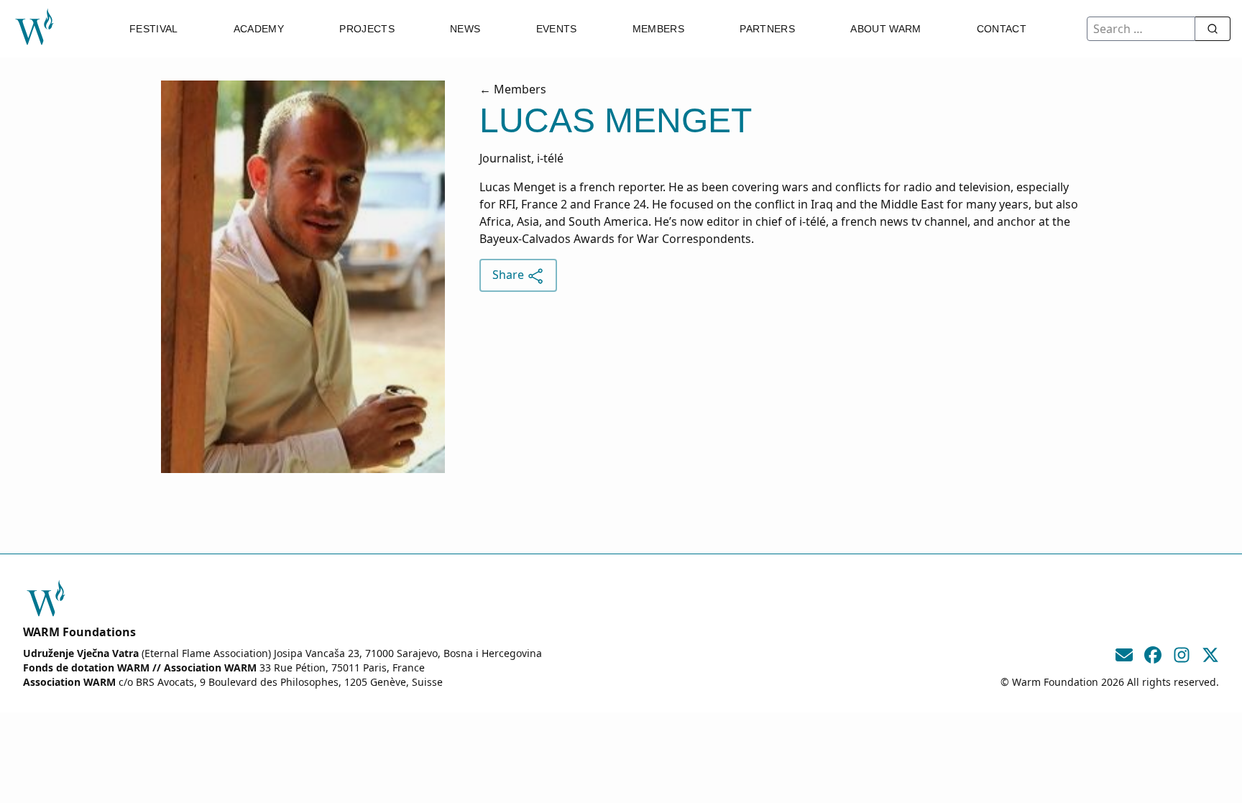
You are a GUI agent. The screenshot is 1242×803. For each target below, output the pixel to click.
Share (509, 275)
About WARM (885, 29)
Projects (367, 29)
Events (556, 29)
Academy (259, 29)
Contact (1001, 29)
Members (658, 29)
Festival (153, 29)
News (465, 29)
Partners (767, 29)
